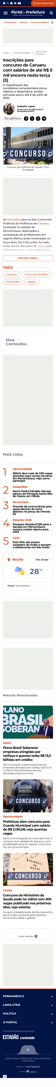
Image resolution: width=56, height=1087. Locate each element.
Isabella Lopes (26, 106)
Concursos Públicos (40, 22)
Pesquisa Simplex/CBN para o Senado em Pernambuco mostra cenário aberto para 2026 (32, 528)
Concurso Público (36, 274)
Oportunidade (22, 469)
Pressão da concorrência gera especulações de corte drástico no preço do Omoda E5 (32, 510)
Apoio (7, 743)
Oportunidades (22, 53)
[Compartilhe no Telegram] (44, 118)
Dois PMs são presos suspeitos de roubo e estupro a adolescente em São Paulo (32, 545)
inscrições (13, 219)
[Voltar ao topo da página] (28, 1049)
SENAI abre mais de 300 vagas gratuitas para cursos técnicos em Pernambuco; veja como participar (33, 477)
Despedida (20, 487)
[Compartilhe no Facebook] (26, 118)
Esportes (24, 22)
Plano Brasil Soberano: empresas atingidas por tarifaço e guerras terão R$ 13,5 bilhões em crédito (27, 754)
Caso (16, 538)
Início (6, 53)
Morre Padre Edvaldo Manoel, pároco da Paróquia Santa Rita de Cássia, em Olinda (32, 494)
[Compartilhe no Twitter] (32, 118)
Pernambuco (10, 22)
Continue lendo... (28, 258)
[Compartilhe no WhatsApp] (38, 118)
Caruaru (43, 223)
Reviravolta (21, 502)
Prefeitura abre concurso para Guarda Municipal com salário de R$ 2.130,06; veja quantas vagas (26, 827)
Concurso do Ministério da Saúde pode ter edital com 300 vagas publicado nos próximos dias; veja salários (27, 901)
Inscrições (13, 281)
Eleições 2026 (22, 520)
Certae (7, 890)
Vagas (31, 281)
